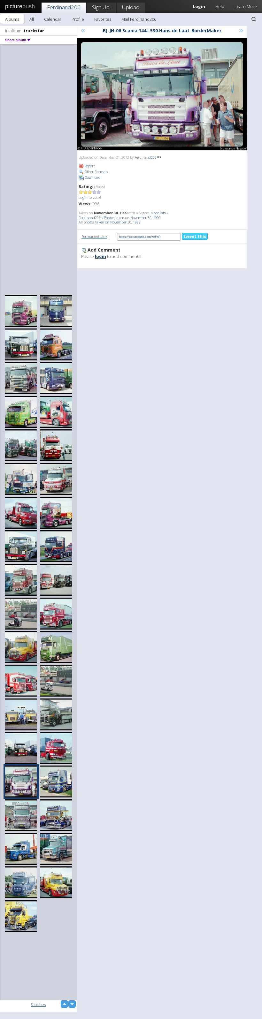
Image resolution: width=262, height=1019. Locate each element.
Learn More (246, 6)
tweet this (194, 236)
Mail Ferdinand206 (138, 19)
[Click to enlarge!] (162, 94)
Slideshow (38, 1004)
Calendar (52, 19)
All (31, 19)
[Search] (254, 19)
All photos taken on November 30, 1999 (110, 222)
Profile (78, 19)
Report (89, 165)
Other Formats (96, 171)
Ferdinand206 (64, 7)
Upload (130, 7)
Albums (12, 19)
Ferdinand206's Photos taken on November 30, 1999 (120, 217)
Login (83, 197)
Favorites (102, 19)
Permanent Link (94, 236)
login (100, 256)
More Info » (159, 212)
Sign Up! (101, 7)
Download (92, 177)
